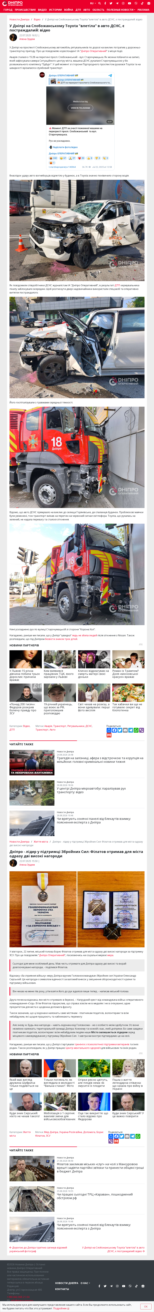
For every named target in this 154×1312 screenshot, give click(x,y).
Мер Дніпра (51, 1132)
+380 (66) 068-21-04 (18, 1297)
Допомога (89, 1132)
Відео (37, 19)
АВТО (86, 9)
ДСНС (88, 726)
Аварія (48, 726)
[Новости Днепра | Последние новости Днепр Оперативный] (12, 3)
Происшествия (25, 9)
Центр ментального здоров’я (83, 1048)
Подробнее (60, 1308)
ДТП (78, 9)
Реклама (143, 9)
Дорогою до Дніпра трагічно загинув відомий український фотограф (38, 1249)
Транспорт (59, 726)
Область (98, 9)
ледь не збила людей (84, 635)
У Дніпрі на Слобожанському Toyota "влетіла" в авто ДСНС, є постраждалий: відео (113, 1249)
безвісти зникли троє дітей (61, 639)
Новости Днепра (19, 19)
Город (8, 9)
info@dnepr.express (22, 1300)
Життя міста (41, 841)
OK (146, 1306)
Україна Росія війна (70, 1132)
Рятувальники (75, 726)
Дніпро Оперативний (93, 51)
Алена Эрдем (27, 39)
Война (68, 9)
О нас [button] (84, 1283)
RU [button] (92, 3)
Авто (52, 729)
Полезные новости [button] (120, 9)
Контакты (62, 1289)
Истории (55, 9)
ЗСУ (48, 1135)
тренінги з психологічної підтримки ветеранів (101, 1044)
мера (110, 955)
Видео (42, 9)
